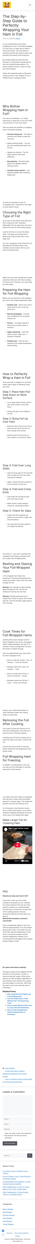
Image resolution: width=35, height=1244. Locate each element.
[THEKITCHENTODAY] (7, 5)
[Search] (29, 1155)
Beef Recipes (7, 1212)
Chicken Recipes (9, 1215)
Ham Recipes (10, 1068)
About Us (9, 1233)
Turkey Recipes (8, 1224)
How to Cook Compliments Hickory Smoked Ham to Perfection (17, 1012)
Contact (17, 1236)
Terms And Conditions (21, 1233)
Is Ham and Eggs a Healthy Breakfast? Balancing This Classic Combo (15, 1073)
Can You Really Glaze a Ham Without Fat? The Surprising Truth (18, 1001)
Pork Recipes (7, 1221)
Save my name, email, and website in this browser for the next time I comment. (18, 1135)
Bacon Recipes (8, 1209)
